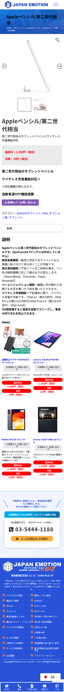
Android (38, 601)
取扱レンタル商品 (42, 595)
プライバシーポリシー (44, 656)
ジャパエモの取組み (15, 627)
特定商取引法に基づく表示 (46, 643)
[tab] (9, 228)
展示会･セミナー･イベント (18, 622)
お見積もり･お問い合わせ (20, 202)
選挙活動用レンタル (15, 617)
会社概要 (10, 656)
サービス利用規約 (14, 648)
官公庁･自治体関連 (43, 622)
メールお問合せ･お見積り (34, 538)
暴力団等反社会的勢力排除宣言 (46, 649)
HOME (8, 28)
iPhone (9, 606)
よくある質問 (12, 638)
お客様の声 (39, 632)
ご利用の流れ (40, 638)
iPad (45, 213)
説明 (9, 228)
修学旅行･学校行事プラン (46, 617)
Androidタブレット (33, 28)
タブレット (18, 28)
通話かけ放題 (12, 601)
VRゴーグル (39, 611)
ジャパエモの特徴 (14, 595)
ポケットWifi (40, 606)
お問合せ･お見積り (15, 643)
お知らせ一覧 (40, 627)
